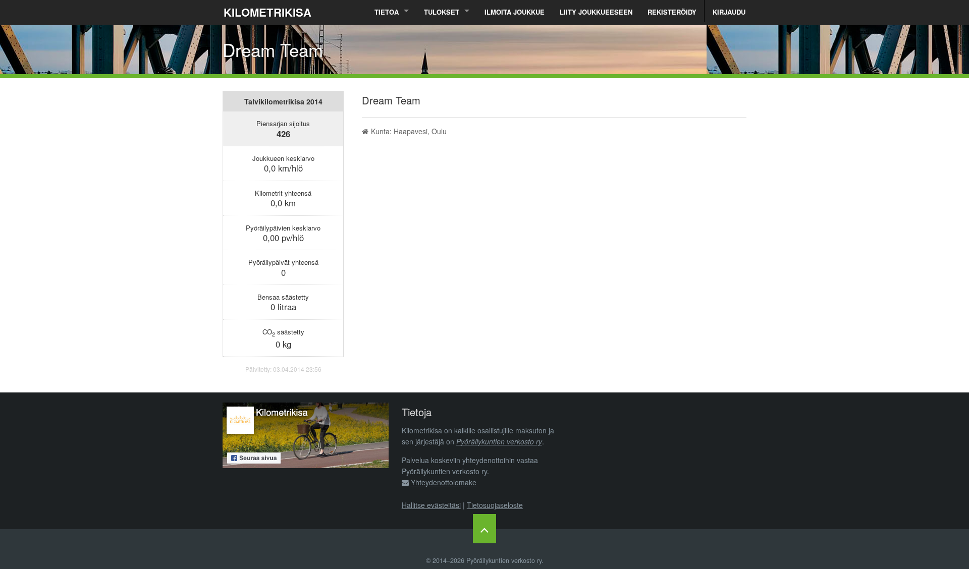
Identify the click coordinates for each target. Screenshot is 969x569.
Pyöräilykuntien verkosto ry (499, 441)
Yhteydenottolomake (443, 482)
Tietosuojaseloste (495, 505)
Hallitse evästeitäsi (431, 505)
